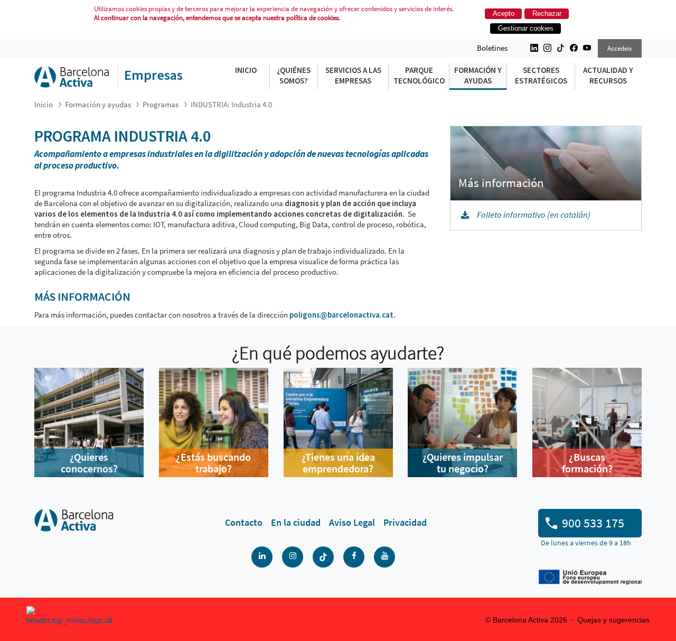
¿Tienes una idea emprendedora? (338, 462)
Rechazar (546, 13)
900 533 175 (593, 523)
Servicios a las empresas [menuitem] (353, 75)
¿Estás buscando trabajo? (213, 462)
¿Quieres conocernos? (89, 462)
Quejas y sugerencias (613, 620)
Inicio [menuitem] (246, 70)
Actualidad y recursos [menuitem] (608, 75)
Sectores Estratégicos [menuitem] (541, 75)
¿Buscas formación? (587, 462)
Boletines (492, 48)
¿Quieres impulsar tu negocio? (462, 462)
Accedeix (619, 48)
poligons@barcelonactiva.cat (341, 315)
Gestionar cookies (525, 28)
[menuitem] (244, 522)
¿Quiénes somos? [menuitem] (294, 75)
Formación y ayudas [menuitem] (478, 75)
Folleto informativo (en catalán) (533, 214)
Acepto (503, 13)
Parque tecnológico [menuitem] (419, 75)
